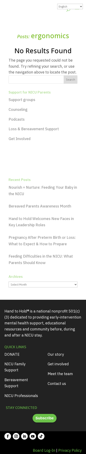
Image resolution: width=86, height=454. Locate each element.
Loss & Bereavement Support (34, 128)
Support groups (22, 99)
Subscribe (44, 418)
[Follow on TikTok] (41, 436)
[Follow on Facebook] (7, 436)
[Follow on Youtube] (32, 436)
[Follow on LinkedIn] (24, 436)
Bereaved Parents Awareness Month (40, 206)
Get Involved (19, 138)
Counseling (18, 109)
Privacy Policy (70, 450)
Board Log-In (44, 450)
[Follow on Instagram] (16, 436)
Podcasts (17, 119)
